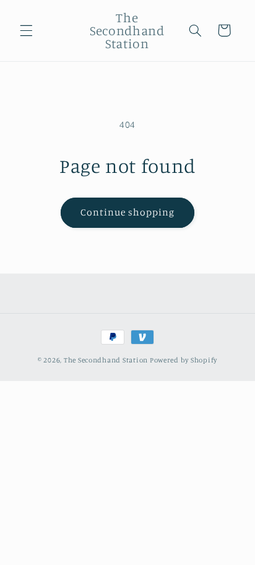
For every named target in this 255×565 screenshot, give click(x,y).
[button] (26, 30)
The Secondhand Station (106, 360)
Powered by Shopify (183, 360)
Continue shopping (127, 212)
